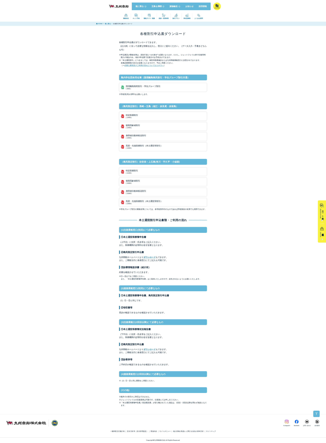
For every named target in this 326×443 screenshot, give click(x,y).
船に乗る (140, 6)
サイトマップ (211, 431)
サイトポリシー (165, 431)
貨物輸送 (173, 6)
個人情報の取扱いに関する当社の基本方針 (188, 431)
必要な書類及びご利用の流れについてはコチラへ (144, 65)
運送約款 (154, 431)
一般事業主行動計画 (117, 431)
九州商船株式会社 (159, 440)
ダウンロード (150, 257)
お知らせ (189, 6)
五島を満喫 (157, 6)
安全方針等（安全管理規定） (137, 431)
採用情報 (203, 6)
